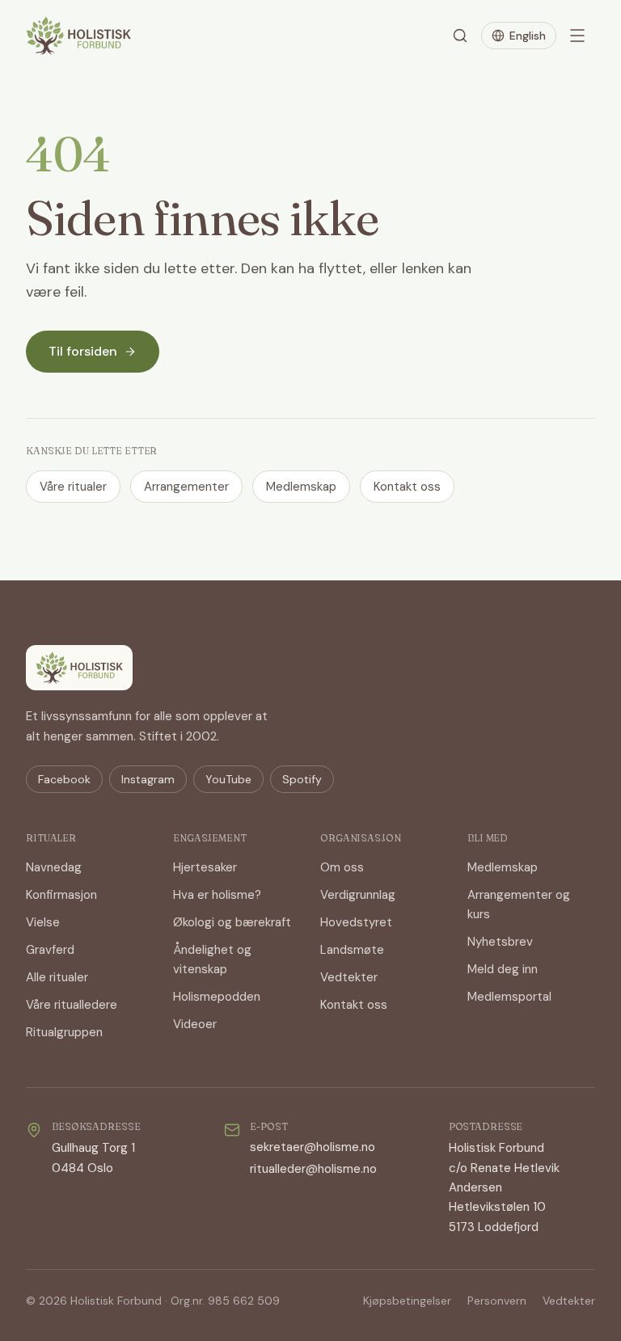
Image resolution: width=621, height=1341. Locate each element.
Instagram (148, 779)
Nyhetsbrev (500, 942)
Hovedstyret (356, 922)
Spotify (302, 779)
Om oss (342, 867)
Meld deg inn (502, 969)
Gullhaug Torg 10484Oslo (93, 1157)
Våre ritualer (73, 487)
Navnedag (54, 867)
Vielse (43, 922)
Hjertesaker (205, 867)
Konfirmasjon (61, 895)
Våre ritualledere (71, 1005)
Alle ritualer (57, 977)
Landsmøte (352, 950)
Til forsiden (83, 351)
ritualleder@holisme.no (313, 1169)
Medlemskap (301, 487)
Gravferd (50, 950)
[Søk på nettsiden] (460, 35)
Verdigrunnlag (357, 895)
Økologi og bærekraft (232, 922)
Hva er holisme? (217, 895)
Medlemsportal (509, 997)
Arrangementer (186, 487)
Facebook (64, 779)
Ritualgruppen (64, 1032)
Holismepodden (216, 997)
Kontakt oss (407, 487)
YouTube (228, 779)
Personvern (496, 1300)
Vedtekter (349, 977)
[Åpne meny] (577, 35)
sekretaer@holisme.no (312, 1147)
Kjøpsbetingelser (407, 1300)
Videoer (195, 1024)
